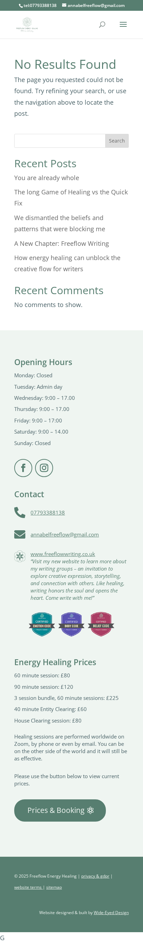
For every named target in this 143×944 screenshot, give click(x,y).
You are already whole (46, 178)
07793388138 (48, 512)
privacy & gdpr (95, 876)
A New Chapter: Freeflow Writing (61, 243)
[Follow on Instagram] (44, 468)
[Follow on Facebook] (23, 468)
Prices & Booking (55, 810)
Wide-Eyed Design (111, 912)
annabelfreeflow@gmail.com (65, 534)
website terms (28, 887)
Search (117, 140)
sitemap (54, 887)
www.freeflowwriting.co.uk (63, 553)
